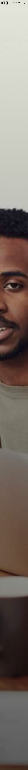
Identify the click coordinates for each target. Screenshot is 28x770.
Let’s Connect (17, 2)
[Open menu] (25, 3)
